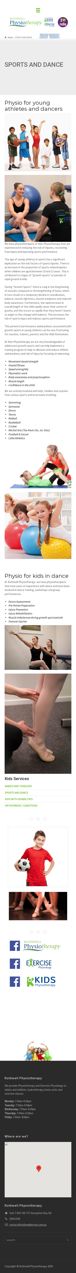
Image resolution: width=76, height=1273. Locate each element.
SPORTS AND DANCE (16, 792)
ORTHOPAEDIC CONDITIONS (21, 805)
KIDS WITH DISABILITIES (18, 799)
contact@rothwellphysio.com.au (27, 1224)
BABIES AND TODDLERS (18, 786)
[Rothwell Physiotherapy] (32, 22)
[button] (39, 1172)
